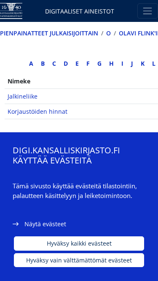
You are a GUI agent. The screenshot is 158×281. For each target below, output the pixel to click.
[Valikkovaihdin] (147, 10)
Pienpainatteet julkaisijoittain (49, 33)
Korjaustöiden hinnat (37, 111)
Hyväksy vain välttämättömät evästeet (79, 260)
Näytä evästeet (45, 224)
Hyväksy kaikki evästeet (79, 243)
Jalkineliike (22, 96)
